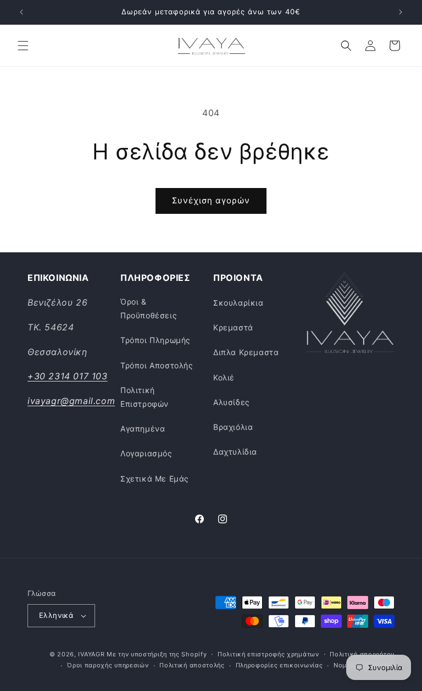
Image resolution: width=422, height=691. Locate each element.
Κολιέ (224, 377)
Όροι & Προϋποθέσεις (148, 308)
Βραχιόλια (233, 427)
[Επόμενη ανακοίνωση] (400, 12)
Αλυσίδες (231, 402)
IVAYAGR (91, 654)
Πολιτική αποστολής (192, 665)
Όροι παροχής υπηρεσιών (107, 665)
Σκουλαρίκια (238, 302)
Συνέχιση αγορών (211, 200)
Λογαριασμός (146, 453)
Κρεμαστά (233, 327)
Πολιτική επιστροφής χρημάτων (268, 654)
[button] (23, 46)
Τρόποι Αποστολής (156, 365)
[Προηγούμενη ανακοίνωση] (21, 12)
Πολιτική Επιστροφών (144, 396)
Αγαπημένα (142, 428)
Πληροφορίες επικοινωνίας (279, 665)
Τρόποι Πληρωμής (155, 340)
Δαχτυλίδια (235, 451)
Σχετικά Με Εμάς (154, 478)
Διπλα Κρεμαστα (246, 352)
